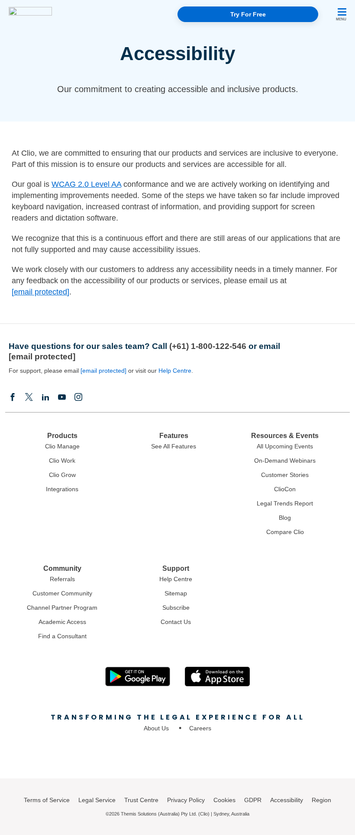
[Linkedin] (45, 398)
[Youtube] (62, 398)
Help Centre (174, 370)
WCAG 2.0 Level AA (86, 184)
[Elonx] (29, 398)
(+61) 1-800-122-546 (207, 346)
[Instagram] (78, 398)
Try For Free (248, 14)
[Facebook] (12, 398)
